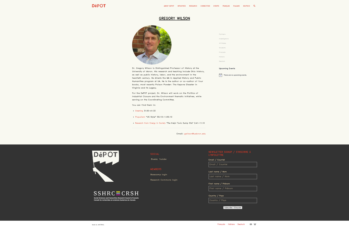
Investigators (224, 39)
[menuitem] (169, 6)
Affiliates (222, 43)
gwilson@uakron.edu (195, 134)
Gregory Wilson (174, 18)
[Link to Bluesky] (255, 224)
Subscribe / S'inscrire (232, 208)
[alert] (238, 75)
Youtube (162, 159)
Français (226, 6)
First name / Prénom (219, 184)
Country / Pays (216, 196)
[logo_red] (99, 10)
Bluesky (154, 159)
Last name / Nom (218, 172)
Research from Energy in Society (150, 123)
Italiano (236, 6)
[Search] (254, 6)
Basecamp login (158, 174)
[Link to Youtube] (251, 224)
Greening (139, 111)
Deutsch (246, 6)
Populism (140, 117)
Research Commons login (163, 180)
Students (222, 48)
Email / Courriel (217, 160)
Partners (222, 34)
